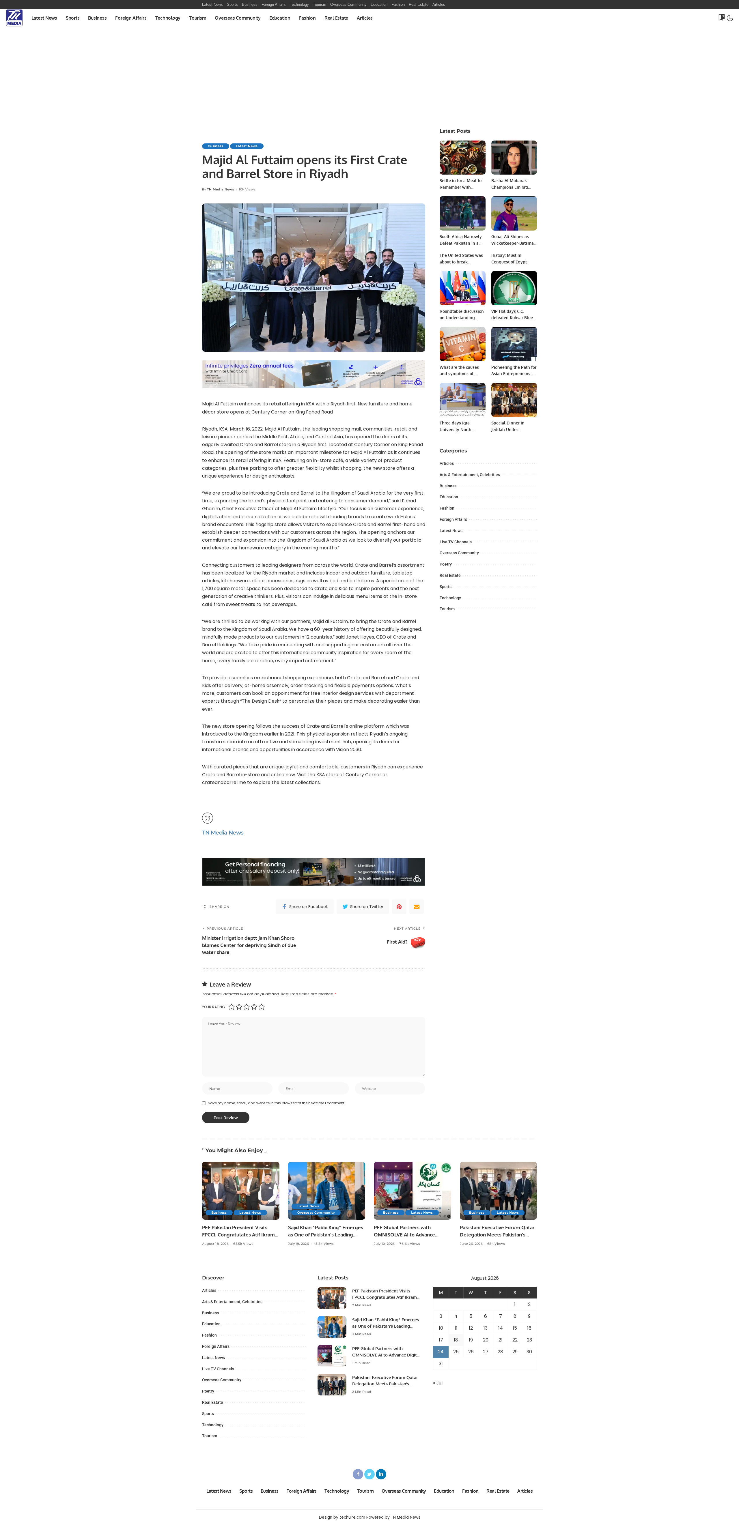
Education (449, 497)
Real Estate (450, 575)
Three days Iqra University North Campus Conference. (459, 429)
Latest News (247, 146)
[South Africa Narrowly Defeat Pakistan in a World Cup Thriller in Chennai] (462, 213)
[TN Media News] (14, 18)
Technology (450, 598)
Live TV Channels (456, 542)
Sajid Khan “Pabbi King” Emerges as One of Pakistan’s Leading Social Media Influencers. (325, 1234)
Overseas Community (459, 553)
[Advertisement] (369, 69)
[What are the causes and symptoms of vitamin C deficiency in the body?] (462, 344)
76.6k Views (409, 1243)
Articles (447, 463)
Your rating (213, 1006)
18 (456, 1340)
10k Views (247, 189)
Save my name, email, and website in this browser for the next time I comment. (276, 1103)
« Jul (438, 1383)
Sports (445, 586)
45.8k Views (323, 1243)
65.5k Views (243, 1243)
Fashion (447, 508)
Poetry (446, 564)
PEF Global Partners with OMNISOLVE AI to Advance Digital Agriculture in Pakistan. (409, 1234)
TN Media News (220, 189)
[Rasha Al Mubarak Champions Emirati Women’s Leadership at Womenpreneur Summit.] (514, 158)
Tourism (447, 609)
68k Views (496, 1243)
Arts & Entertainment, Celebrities (470, 474)
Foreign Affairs (453, 519)
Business (215, 146)
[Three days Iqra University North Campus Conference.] (462, 400)
